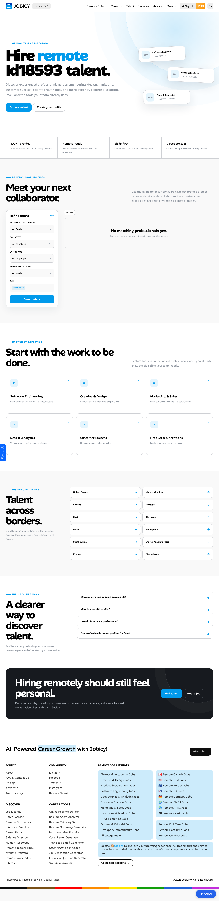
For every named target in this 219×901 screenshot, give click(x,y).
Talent (130, 6)
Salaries (143, 6)
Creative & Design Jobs (116, 780)
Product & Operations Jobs (118, 785)
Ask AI (208, 894)
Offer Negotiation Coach (64, 847)
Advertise (12, 788)
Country (15, 237)
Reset (51, 216)
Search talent (32, 299)
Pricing (10, 783)
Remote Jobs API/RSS (20, 847)
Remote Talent (58, 793)
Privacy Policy (13, 879)
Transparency (14, 793)
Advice (157, 6)
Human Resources (17, 842)
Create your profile (49, 107)
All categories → (111, 835)
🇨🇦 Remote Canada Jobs (174, 774)
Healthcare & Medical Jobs (118, 813)
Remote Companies (18, 822)
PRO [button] (201, 6)
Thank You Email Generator (66, 842)
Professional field (22, 222)
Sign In (189, 6)
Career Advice (15, 817)
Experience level (21, 266)
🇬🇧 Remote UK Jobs (171, 791)
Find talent (171, 693)
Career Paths (14, 832)
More (170, 6)
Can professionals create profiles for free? (105, 633)
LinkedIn (54, 772)
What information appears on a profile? (103, 596)
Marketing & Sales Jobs (116, 807)
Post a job (193, 693)
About (9, 772)
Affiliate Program (17, 852)
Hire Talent (200, 751)
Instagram (55, 788)
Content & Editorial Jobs (116, 824)
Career (115, 6)
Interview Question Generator (68, 858)
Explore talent (18, 107)
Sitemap (11, 863)
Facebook (55, 777)
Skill (13, 281)
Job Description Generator (66, 852)
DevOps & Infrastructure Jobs (120, 830)
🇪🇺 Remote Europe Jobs (173, 785)
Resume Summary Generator (68, 827)
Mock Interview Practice (64, 832)
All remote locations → (173, 813)
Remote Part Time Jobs (173, 830)
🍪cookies (116, 846)
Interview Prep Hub (18, 827)
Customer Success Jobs (116, 802)
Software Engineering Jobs (118, 791)
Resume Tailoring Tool (63, 822)
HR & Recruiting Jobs (114, 818)
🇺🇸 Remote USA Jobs (172, 780)
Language (16, 252)
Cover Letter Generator (64, 837)
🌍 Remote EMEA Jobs (173, 802)
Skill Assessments (60, 863)
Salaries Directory (17, 837)
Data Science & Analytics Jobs (120, 796)
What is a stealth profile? (95, 609)
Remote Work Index (18, 858)
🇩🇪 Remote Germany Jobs (175, 796)
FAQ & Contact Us (17, 777)
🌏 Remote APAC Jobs (172, 807)
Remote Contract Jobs (172, 835)
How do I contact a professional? (100, 621)
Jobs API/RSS (52, 879)
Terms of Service (33, 879)
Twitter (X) (55, 783)
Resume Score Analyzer (64, 817)
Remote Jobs (95, 6)
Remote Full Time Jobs (173, 824)
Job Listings (13, 812)
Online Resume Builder (64, 812)
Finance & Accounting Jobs (118, 774)
